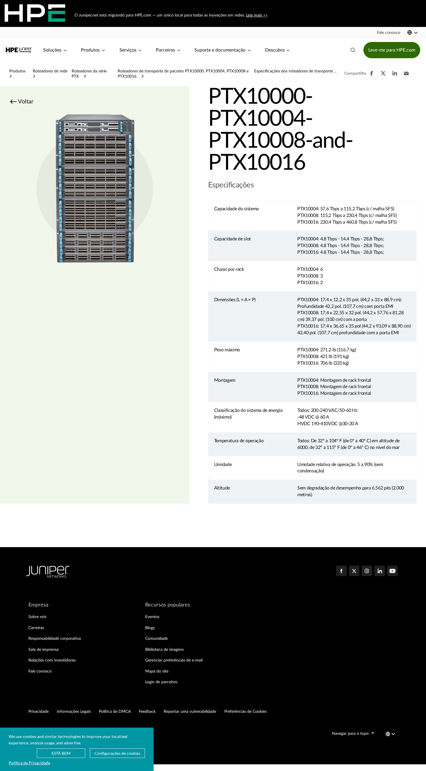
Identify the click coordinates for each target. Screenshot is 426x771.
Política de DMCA (115, 712)
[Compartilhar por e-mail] (406, 76)
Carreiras (36, 628)
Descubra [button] (275, 50)
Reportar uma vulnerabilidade (190, 712)
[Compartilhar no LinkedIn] (394, 76)
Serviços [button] (127, 50)
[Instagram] (367, 571)
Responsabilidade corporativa (54, 639)
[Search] (353, 50)
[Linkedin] (379, 571)
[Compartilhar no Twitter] (383, 76)
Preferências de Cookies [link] (245, 712)
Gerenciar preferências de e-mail (174, 660)
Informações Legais (74, 712)
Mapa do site (156, 671)
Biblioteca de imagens (164, 650)
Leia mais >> (256, 15)
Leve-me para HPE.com (391, 50)
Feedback (147, 712)
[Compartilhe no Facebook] (371, 76)
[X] (354, 571)
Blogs (150, 628)
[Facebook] (341, 571)
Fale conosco (40, 671)
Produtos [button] (90, 50)
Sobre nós (37, 617)
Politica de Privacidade (29, 763)
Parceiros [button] (165, 50)
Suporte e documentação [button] (219, 50)
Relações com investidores (52, 660)
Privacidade (38, 712)
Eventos (152, 617)
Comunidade (156, 639)
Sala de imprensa (43, 650)
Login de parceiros (161, 682)
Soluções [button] (52, 50)
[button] (389, 32)
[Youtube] (392, 571)
